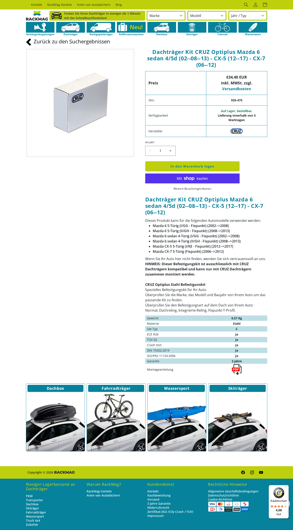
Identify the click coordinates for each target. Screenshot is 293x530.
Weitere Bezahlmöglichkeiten (192, 188)
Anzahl (149, 142)
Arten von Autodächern (103, 495)
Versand (153, 499)
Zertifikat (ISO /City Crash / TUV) (170, 512)
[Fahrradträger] (116, 422)
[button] (246, 4)
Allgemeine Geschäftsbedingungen (233, 491)
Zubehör (32, 524)
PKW (29, 496)
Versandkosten (236, 88)
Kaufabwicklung (159, 495)
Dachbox (55, 388)
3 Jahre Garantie (159, 503)
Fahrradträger (116, 388)
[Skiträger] (237, 422)
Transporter (34, 500)
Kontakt (153, 491)
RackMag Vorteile (99, 491)
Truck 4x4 (33, 520)
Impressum (155, 516)
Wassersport (177, 388)
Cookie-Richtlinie (220, 499)
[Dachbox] (55, 422)
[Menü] (286, 487)
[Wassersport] (177, 422)
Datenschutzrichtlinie (223, 495)
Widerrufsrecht (158, 508)
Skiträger (237, 388)
